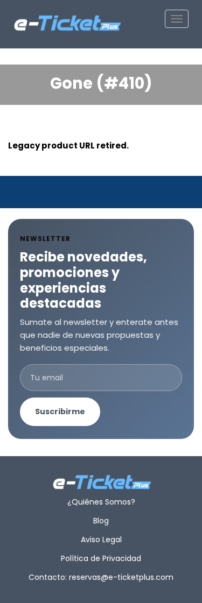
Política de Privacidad (101, 558)
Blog (101, 520)
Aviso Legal (101, 539)
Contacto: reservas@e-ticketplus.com (101, 577)
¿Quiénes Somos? (101, 501)
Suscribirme (60, 411)
